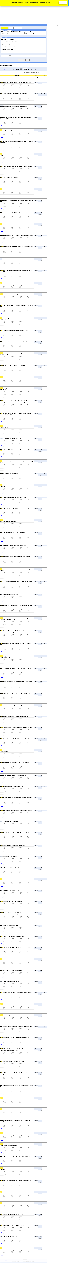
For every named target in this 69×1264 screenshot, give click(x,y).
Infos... (2, 89)
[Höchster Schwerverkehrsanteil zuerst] (40, 79)
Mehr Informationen (30, 4)
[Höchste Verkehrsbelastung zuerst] (36, 77)
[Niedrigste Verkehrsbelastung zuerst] (36, 76)
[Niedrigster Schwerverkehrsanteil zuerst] (40, 78)
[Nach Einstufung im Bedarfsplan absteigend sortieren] (45, 77)
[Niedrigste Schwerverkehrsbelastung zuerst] (40, 76)
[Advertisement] (34, 12)
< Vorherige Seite (4, 69)
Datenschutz (61, 25)
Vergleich (11, 28)
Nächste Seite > (43, 69)
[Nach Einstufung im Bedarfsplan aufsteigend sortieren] (45, 76)
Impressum (54, 25)
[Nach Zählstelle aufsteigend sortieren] (16, 76)
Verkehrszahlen (5, 28)
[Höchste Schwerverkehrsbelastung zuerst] (40, 77)
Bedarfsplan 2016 (18, 28)
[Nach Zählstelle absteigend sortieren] (16, 77)
